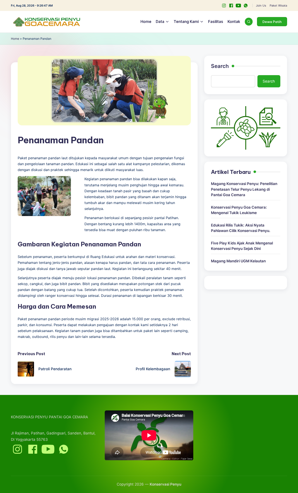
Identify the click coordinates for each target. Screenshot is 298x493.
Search (220, 66)
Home (15, 38)
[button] (272, 21)
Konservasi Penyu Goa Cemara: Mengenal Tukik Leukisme (239, 210)
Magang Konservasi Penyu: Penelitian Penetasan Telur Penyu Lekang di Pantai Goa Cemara (244, 189)
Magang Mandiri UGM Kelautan (238, 261)
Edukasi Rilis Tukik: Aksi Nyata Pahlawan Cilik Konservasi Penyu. (240, 228)
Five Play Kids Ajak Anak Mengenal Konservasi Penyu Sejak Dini (242, 246)
